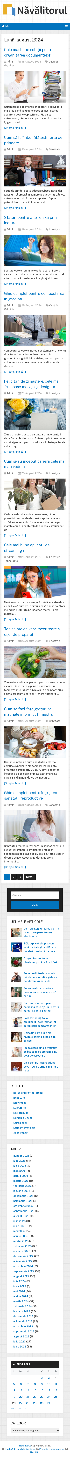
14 (27, 1390)
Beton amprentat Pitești (28, 1092)
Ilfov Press (19, 1102)
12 (14, 1390)
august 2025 (21, 1216)
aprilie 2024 (20, 1296)
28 (27, 1403)
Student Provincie (24, 1127)
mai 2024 (19, 1291)
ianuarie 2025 (21, 1251)
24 (48, 1396)
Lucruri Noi (19, 1107)
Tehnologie (11, 560)
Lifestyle (54, 229)
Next (29, 877)
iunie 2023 (19, 1346)
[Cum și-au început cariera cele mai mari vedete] (35, 494)
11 (56, 1384)
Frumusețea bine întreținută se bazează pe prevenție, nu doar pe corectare (40, 1051)
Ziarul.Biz (35, 1452)
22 (34, 1396)
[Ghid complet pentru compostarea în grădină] (35, 330)
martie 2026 (20, 1180)
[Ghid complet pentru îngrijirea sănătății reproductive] (35, 826)
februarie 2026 (22, 1185)
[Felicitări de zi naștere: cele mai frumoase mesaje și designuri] (35, 414)
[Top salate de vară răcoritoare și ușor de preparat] (35, 662)
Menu (5, 26)
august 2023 (21, 1336)
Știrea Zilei (20, 1122)
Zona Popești (21, 1132)
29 (34, 1403)
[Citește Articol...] (15, 127)
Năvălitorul (25, 1445)
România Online (22, 1117)
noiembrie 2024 (23, 1261)
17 (48, 1390)
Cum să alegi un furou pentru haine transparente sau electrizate (41, 932)
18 (55, 1390)
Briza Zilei (19, 1097)
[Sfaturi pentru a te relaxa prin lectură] (35, 250)
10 (48, 1384)
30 (41, 1403)
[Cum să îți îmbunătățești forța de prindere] (35, 170)
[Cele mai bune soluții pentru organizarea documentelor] (35, 86)
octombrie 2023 (23, 1326)
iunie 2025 (19, 1226)
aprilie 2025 (20, 1236)
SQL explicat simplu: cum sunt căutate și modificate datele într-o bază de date (40, 947)
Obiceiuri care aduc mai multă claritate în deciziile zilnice (40, 1036)
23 (41, 1396)
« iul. (13, 1408)
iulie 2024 (19, 1281)
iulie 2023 (19, 1341)
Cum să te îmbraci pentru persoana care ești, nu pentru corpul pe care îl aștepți (41, 1007)
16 (41, 1390)
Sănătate (54, 149)
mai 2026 (19, 1170)
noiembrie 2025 (22, 1201)
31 (48, 1403)
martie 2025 (20, 1241)
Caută (35, 905)
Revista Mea (20, 1112)
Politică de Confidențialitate (20, 1449)
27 (20, 1403)
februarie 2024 (22, 1306)
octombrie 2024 (23, 1266)
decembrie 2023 (23, 1316)
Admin (10, 61)
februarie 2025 (22, 1246)
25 (55, 1396)
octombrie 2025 (23, 1206)
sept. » (22, 1408)
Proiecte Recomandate (51, 1449)
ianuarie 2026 (21, 1190)
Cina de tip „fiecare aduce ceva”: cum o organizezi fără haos (41, 1066)
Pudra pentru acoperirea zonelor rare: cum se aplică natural (40, 992)
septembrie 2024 (24, 1271)
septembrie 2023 (23, 1331)
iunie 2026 (19, 1165)
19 (14, 1396)
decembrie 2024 (23, 1256)
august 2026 (21, 1155)
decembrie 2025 (23, 1195)
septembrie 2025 (23, 1211)
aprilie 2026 (20, 1175)
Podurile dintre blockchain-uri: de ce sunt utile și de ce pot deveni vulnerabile (40, 977)
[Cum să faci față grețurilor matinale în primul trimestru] (35, 742)
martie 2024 (21, 1301)
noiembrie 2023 (22, 1321)
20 (20, 1396)
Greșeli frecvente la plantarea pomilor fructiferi (40, 960)
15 (35, 1390)
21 (27, 1396)
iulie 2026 (19, 1160)
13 (20, 1390)
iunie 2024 (19, 1286)
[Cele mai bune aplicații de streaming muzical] (35, 582)
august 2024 (21, 1276)
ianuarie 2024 (21, 1311)
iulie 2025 (19, 1221)
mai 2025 (19, 1231)
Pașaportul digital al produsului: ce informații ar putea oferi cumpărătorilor (40, 1022)
